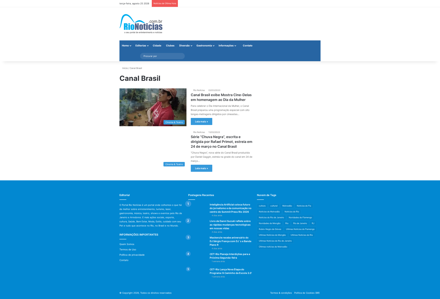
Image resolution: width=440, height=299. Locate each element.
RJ (313, 223)
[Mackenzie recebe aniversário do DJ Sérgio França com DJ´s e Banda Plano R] (197, 242)
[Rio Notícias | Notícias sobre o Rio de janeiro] (140, 24)
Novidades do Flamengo (300, 217)
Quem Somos (126, 244)
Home (125, 45)
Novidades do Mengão (269, 223)
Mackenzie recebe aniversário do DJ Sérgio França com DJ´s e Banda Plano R (230, 241)
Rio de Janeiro (300, 223)
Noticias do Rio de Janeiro (271, 217)
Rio (286, 223)
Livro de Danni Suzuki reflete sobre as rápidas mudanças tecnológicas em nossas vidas (230, 225)
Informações (226, 45)
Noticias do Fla (304, 205)
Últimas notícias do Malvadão (273, 246)
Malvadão (287, 205)
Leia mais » (201, 121)
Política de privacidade (132, 254)
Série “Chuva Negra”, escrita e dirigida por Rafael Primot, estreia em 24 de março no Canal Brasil (221, 142)
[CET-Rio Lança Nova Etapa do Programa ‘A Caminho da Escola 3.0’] (197, 274)
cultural (274, 205)
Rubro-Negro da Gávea (270, 229)
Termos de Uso (127, 249)
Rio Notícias (199, 90)
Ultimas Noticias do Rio (302, 235)
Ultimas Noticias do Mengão (272, 235)
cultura (262, 205)
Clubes (170, 45)
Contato (247, 45)
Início (125, 68)
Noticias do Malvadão (269, 211)
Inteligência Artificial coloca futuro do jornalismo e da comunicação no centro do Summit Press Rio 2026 (230, 208)
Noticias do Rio (292, 211)
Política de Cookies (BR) (307, 292)
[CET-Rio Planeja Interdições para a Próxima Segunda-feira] (197, 258)
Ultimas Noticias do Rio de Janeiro (275, 241)
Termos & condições (281, 292)
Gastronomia (204, 45)
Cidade (157, 45)
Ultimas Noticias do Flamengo (300, 229)
